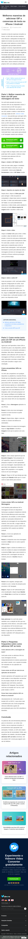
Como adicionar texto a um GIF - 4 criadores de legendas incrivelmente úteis (14, 778)
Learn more (17, 937)
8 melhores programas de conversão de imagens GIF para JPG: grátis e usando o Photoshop (14, 803)
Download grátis (14, 879)
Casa (2, 6)
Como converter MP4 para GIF (12, 328)
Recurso (7, 6)
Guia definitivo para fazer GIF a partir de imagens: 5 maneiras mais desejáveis (14, 828)
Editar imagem (13, 6)
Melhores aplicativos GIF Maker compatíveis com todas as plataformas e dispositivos (14, 324)
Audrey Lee (6, 27)
